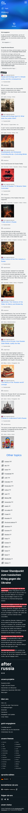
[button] (25, 2)
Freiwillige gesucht (6, 727)
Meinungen (4, 692)
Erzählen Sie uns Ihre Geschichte (10, 729)
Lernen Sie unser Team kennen (9, 705)
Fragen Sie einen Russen (8, 685)
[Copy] (17, 789)
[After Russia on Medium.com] (8, 799)
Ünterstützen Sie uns (7, 732)
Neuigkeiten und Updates (8, 714)
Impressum (4, 712)
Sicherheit (4, 710)
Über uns (3, 703)
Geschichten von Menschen (8, 687)
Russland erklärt (5, 683)
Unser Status (4, 717)
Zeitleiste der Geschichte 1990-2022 (10, 690)
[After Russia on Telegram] (5, 799)
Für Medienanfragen (6, 707)
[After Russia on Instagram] (2, 799)
